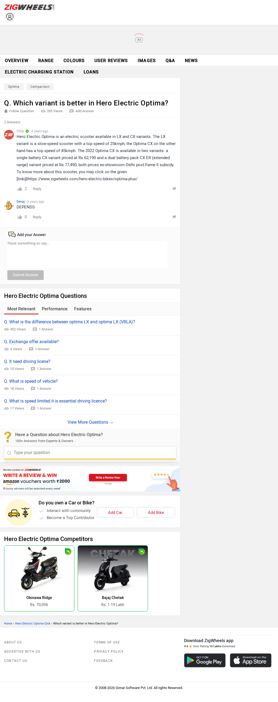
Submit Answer (25, 275)
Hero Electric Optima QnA (32, 623)
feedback (103, 661)
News (191, 60)
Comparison (39, 87)
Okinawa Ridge (39, 597)
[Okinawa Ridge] (39, 569)
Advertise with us (22, 651)
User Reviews (111, 60)
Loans (91, 72)
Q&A (170, 60)
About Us (13, 642)
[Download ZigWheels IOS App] (250, 660)
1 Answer (46, 329)
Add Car (115, 512)
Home (8, 623)
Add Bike (156, 512)
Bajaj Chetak (113, 597)
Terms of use (107, 642)
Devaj (21, 202)
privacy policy (109, 651)
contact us (15, 661)
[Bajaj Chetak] (113, 569)
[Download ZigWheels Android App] (205, 660)
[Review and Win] (90, 478)
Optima (14, 87)
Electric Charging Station (39, 72)
